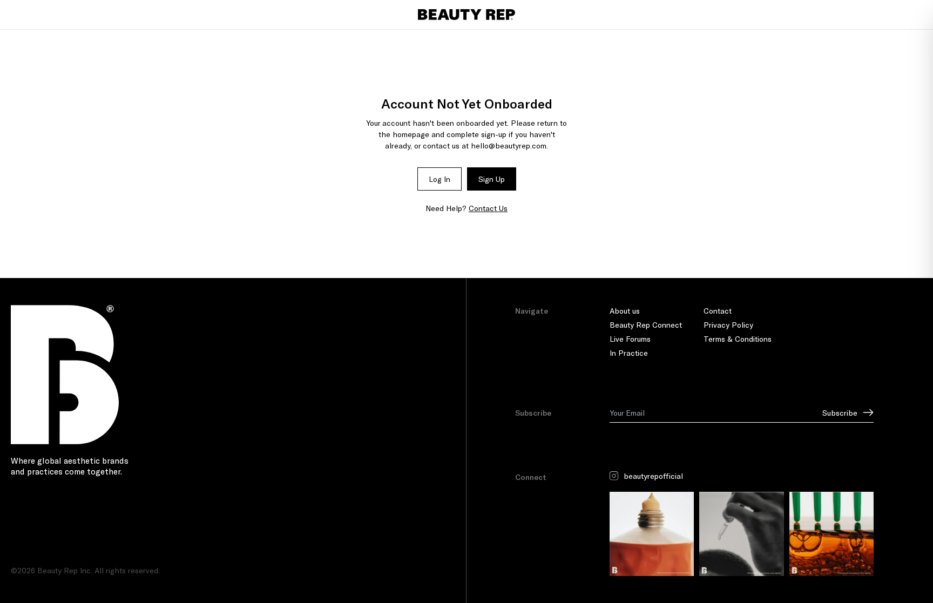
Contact (718, 310)
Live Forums (630, 338)
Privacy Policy (728, 324)
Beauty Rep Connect (646, 324)
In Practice (629, 352)
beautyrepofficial (653, 475)
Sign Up (491, 179)
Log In (439, 179)
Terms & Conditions (738, 338)
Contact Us (488, 208)
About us (625, 310)
